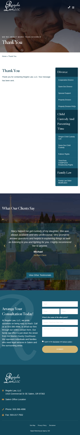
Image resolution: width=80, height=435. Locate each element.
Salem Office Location (15, 399)
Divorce (63, 72)
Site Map (32, 425)
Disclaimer (52, 425)
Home (4, 56)
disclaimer (56, 342)
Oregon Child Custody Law (66, 138)
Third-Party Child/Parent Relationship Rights (65, 163)
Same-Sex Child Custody (64, 146)
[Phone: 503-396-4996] (3, 409)
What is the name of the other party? (55, 317)
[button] (73, 7)
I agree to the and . (58, 342)
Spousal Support (64, 93)
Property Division (64, 100)
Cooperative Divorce (66, 80)
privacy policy (67, 342)
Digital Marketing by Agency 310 (40, 431)
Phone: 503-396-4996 (15, 409)
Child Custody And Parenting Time (66, 121)
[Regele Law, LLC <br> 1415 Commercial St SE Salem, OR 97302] (3, 391)
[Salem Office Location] (3, 399)
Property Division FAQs (67, 106)
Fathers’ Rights (63, 154)
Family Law (65, 172)
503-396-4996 (13, 327)
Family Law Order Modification (64, 182)
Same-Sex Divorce (65, 86)
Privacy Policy (42, 425)
